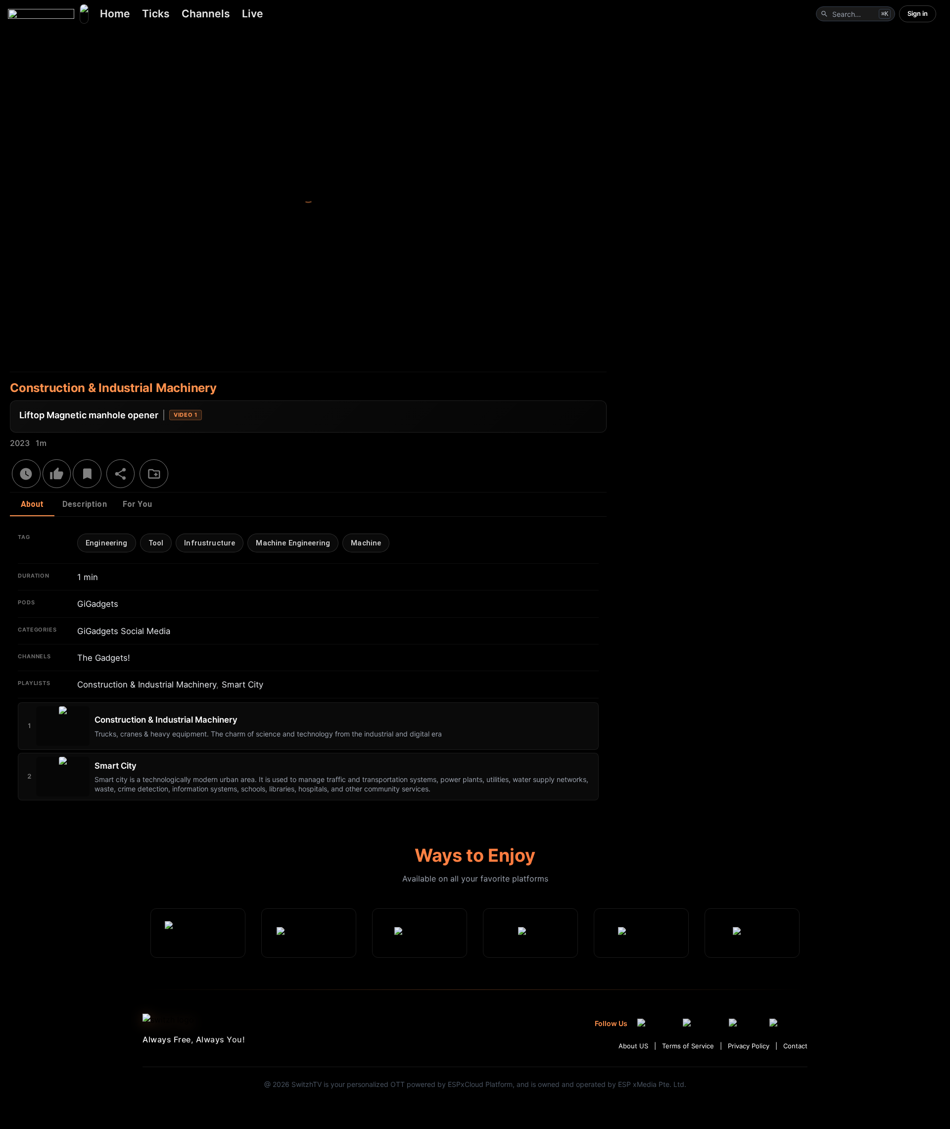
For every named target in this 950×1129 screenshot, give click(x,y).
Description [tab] (84, 504)
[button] (106, 543)
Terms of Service (688, 1046)
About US (633, 1046)
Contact (795, 1046)
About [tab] (32, 504)
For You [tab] (137, 504)
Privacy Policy (748, 1046)
